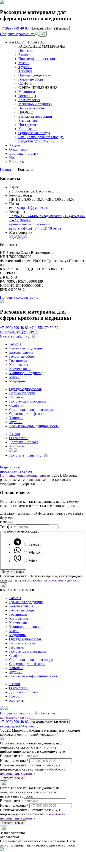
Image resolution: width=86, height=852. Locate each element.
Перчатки (25, 50)
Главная (6, 169)
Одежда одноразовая (34, 75)
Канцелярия (27, 129)
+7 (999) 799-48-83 (14, 28)
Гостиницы (27, 96)
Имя (3, 522)
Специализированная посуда (41, 137)
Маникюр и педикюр (35, 104)
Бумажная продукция (35, 116)
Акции (14, 145)
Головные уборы (31, 79)
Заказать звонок (13, 778)
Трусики (25, 67)
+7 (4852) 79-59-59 (47, 228)
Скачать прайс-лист (16, 336)
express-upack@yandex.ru (28, 208)
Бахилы (24, 55)
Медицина (26, 92)
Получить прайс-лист (17, 34)
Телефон (8, 527)
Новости (16, 158)
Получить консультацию (19, 297)
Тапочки (25, 71)
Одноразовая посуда (34, 133)
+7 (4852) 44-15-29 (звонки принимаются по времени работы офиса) (47, 222)
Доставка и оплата (23, 153)
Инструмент (28, 125)
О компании (18, 149)
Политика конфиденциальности (34, 426)
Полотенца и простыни (36, 59)
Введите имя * (11, 756)
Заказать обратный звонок (49, 28)
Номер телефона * (14, 761)
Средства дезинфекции (36, 141)
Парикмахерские (31, 108)
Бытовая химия (30, 120)
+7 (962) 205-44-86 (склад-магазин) (36, 216)
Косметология (29, 100)
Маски (23, 63)
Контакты (17, 162)
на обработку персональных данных (50, 580)
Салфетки (26, 83)
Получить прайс (13, 571)
